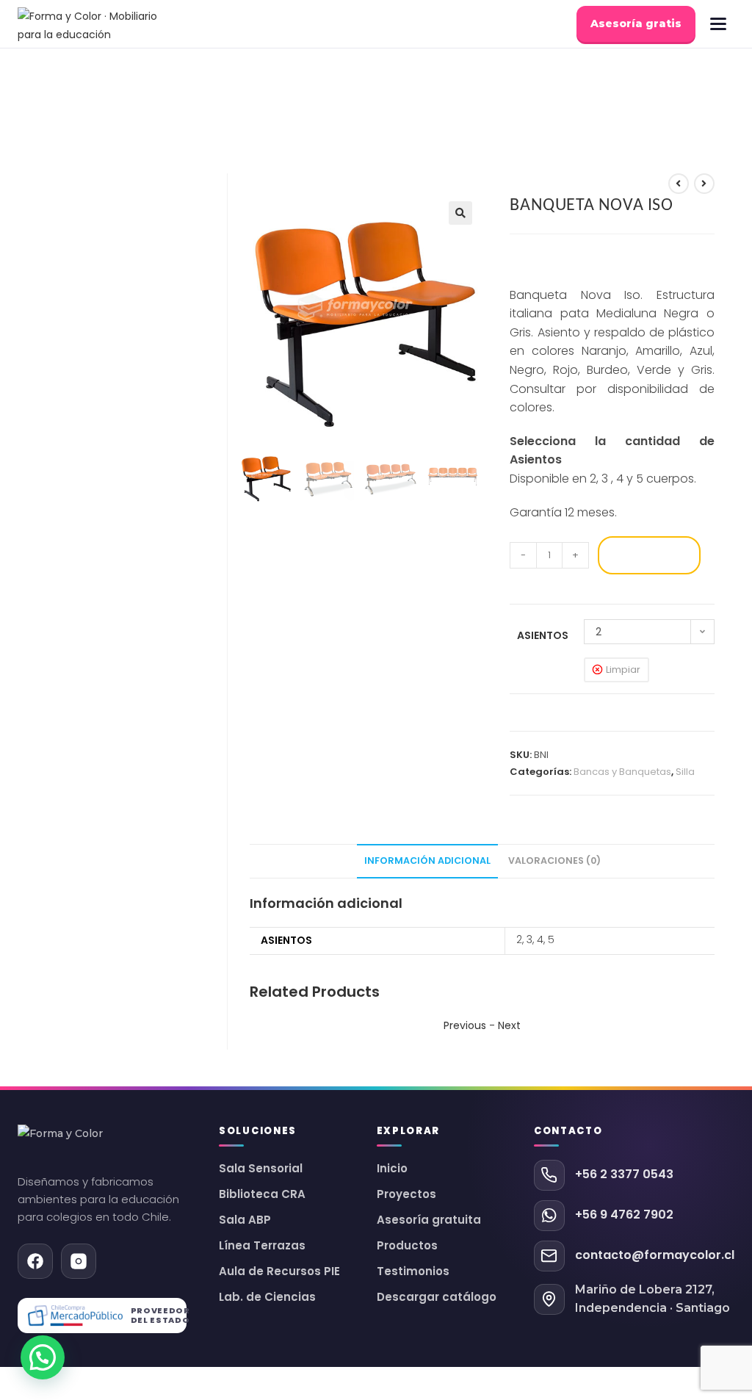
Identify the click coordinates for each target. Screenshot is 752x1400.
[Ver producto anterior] (678, 183)
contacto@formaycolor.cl (654, 1254)
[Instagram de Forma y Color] (78, 1261)
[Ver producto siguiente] (704, 183)
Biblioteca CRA (262, 1194)
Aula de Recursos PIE (279, 1271)
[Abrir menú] (718, 24)
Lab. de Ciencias (267, 1297)
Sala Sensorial (261, 1168)
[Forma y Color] (92, 24)
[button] (460, 213)
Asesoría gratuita (429, 1220)
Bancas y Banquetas (622, 772)
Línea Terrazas (262, 1245)
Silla (685, 772)
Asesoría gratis (636, 23)
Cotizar (649, 554)
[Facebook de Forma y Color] (35, 1261)
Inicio (392, 1168)
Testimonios (413, 1271)
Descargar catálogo (436, 1297)
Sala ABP (245, 1220)
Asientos (542, 635)
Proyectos (406, 1194)
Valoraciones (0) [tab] (554, 860)
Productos (407, 1245)
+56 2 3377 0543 (624, 1174)
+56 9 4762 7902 (624, 1214)
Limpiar (623, 669)
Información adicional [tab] (427, 860)
